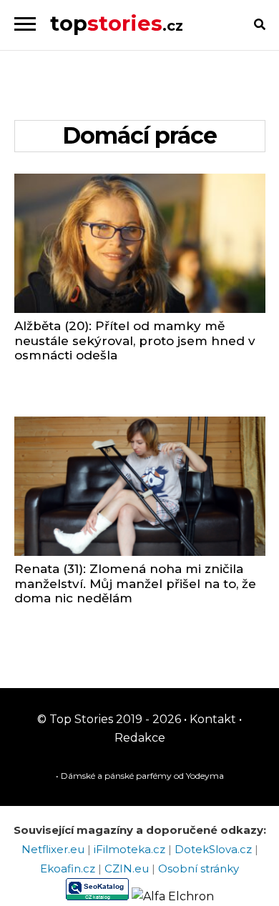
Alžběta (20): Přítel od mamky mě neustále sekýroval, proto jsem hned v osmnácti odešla (134, 340)
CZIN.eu (128, 868)
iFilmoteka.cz (131, 849)
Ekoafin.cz (69, 868)
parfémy (154, 775)
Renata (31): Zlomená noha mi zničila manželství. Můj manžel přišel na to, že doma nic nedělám (135, 583)
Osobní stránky (198, 868)
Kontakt (211, 719)
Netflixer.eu (54, 849)
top (116, 23)
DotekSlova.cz (215, 849)
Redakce (139, 738)
